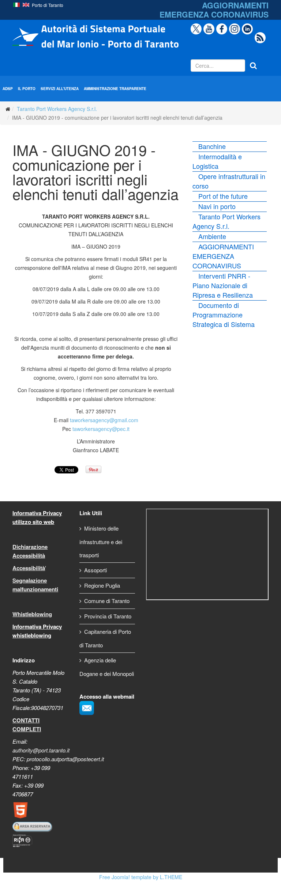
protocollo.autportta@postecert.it (65, 759)
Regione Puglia (102, 585)
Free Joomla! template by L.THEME (140, 877)
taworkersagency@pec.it (101, 428)
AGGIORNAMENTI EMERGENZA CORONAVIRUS (223, 256)
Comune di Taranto (107, 601)
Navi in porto (217, 206)
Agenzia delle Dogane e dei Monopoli (106, 666)
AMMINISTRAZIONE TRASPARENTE (115, 88)
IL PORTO (26, 88)
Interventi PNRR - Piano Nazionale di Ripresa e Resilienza (222, 285)
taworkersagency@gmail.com (104, 420)
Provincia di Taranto (107, 616)
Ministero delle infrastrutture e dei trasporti (100, 541)
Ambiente (212, 236)
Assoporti (95, 570)
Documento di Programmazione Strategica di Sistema (223, 314)
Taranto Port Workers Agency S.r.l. (57, 108)
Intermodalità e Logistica (217, 161)
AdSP (8, 88)
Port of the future (223, 196)
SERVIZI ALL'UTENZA (60, 88)
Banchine (212, 146)
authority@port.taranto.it (41, 750)
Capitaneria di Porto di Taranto (105, 638)
